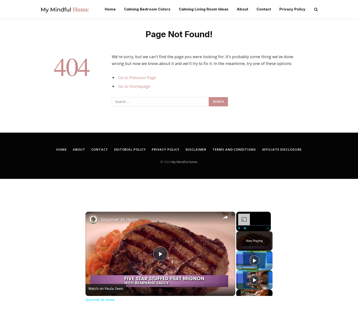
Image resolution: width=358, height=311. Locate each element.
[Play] (239, 228)
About (242, 9)
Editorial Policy (130, 149)
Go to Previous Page (137, 77)
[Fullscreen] (268, 228)
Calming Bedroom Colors (147, 9)
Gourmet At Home (120, 219)
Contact (263, 9)
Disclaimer (196, 149)
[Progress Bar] (253, 225)
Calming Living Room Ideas (203, 9)
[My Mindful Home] (64, 9)
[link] (93, 219)
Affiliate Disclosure (282, 149)
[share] (225, 217)
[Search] (315, 9)
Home (110, 9)
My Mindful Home (184, 162)
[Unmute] (245, 228)
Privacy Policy (292, 9)
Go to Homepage (134, 86)
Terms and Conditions (234, 149)
